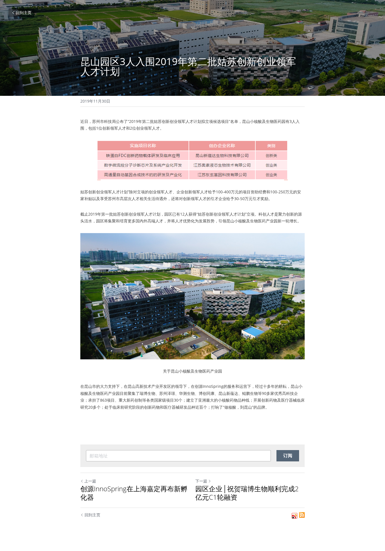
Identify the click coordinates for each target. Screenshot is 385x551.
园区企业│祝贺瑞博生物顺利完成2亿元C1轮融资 (247, 492)
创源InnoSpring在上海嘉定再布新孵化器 (133, 492)
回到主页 (24, 12)
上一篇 (90, 481)
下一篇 (201, 481)
